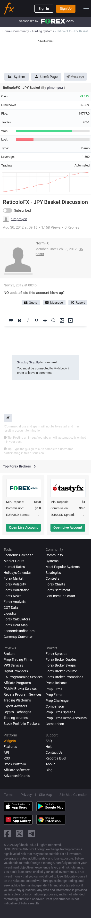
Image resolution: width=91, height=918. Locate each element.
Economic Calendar (18, 555)
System (19, 77)
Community (54, 555)
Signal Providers (16, 671)
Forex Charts (55, 584)
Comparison (55, 724)
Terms (8, 795)
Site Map (45, 795)
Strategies (53, 573)
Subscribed (22, 210)
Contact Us (54, 752)
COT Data (11, 607)
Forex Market (14, 578)
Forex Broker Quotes (61, 659)
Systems (52, 561)
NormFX (42, 243)
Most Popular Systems (63, 567)
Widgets (10, 741)
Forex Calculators (17, 619)
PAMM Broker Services (20, 689)
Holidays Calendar (17, 573)
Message (77, 76)
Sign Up (66, 8)
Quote (33, 302)
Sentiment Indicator (60, 596)
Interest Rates (14, 567)
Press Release (56, 683)
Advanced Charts (17, 776)
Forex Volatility (15, 584)
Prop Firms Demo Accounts (66, 718)
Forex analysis (14, 602)
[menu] (86, 8)
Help (49, 747)
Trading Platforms (17, 700)
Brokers (9, 654)
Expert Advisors (15, 706)
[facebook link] (7, 833)
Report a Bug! (56, 758)
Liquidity (10, 613)
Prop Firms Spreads (60, 712)
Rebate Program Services (22, 694)
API (6, 752)
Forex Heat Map (16, 625)
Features (10, 747)
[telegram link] (31, 833)
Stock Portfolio (15, 764)
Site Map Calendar (73, 795)
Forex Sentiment (58, 590)
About (50, 764)
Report (80, 302)
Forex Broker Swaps (61, 665)
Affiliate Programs (17, 683)
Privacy (26, 795)
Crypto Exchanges (17, 712)
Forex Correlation (17, 590)
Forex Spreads (56, 654)
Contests (52, 578)
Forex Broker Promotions (64, 677)
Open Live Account (23, 527)
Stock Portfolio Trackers (22, 724)
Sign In (44, 8)
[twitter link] (19, 833)
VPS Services (13, 665)
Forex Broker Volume (61, 671)
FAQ (49, 741)
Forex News (12, 596)
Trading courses (16, 718)
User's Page (49, 77)
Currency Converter (18, 637)
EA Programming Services (23, 677)
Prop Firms (54, 695)
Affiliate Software (17, 770)
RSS (7, 758)
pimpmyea (55, 88)
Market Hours (14, 561)
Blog (49, 770)
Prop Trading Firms (18, 659)
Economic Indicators (19, 631)
